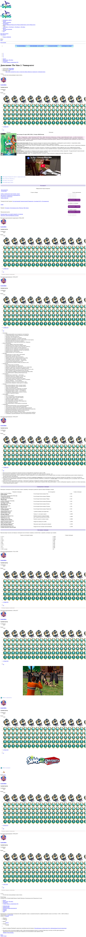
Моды (4, 28)
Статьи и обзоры (52, 46)
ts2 (16, 71)
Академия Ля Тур (37, 201)
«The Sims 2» (17, 27)
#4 (3, 470)
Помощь (5, 909)
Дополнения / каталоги (37, 46)
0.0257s (7, 922)
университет (35, 71)
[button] (4, 25)
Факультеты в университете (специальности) (10, 195)
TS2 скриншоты (4, 189)
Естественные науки (14, 207)
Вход (2, 40)
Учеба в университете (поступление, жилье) (10, 193)
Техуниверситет (45, 201)
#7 (3, 753)
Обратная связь (6, 905)
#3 (3, 330)
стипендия (22, 71)
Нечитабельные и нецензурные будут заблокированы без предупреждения (50, 928)
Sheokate (7, 916)
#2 (3, 271)
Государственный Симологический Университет (23, 201)
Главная (4, 910)
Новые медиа (14, 24)
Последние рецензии (7, 29)
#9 (3, 887)
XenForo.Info (10, 914)
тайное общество (28, 71)
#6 (3, 664)
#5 (3, 605)
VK (4, 31)
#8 (3, 828)
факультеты (42, 71)
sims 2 (7, 71)
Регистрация (3, 42)
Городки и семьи (67, 46)
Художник (7, 207)
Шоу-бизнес (26, 207)
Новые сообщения (7, 22)
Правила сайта (6, 907)
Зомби (2, 204)
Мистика (21, 207)
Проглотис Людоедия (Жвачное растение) (10, 215)
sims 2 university (11, 71)
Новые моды (32, 24)
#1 (3, 130)
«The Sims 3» (11, 27)
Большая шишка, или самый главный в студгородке (12, 214)
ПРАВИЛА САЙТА (7, 20)
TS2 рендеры (4, 191)
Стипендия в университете (6, 196)
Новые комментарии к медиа (23, 24)
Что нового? (5, 23)
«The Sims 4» (6, 27)
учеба (39, 71)
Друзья (4, 30)
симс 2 (18, 71)
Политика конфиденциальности (10, 908)
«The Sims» (22, 27)
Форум (4, 21)
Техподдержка (21, 46)
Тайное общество (4, 197)
